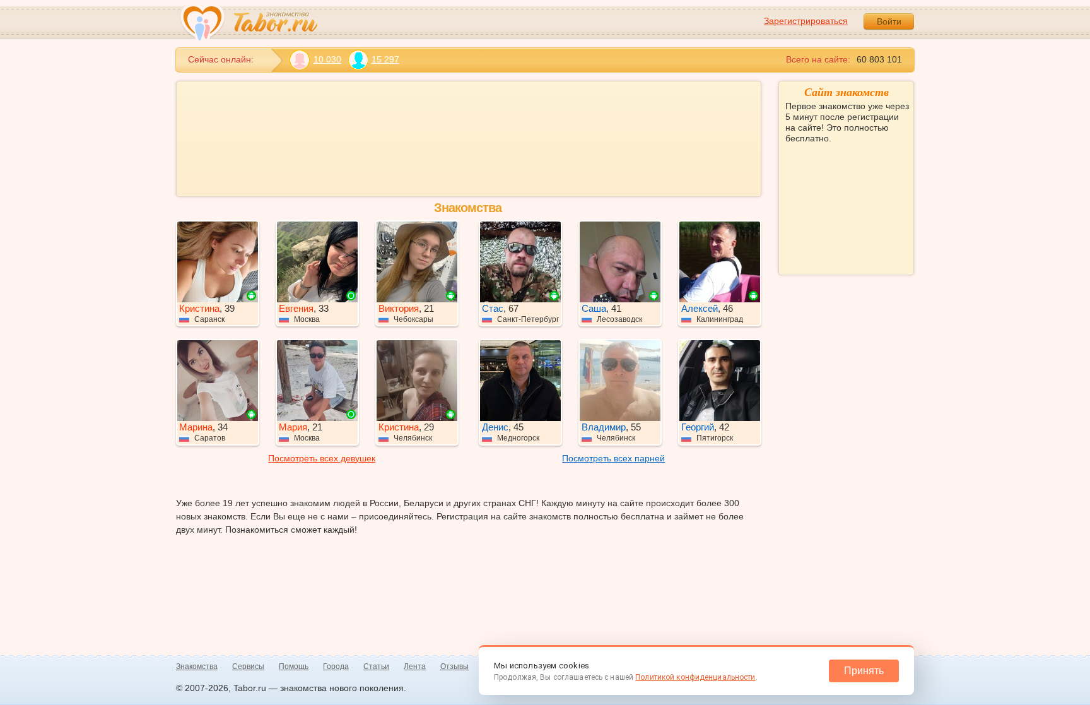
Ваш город (808, 184)
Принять (864, 670)
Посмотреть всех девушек (321, 458)
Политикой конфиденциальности (695, 677)
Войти (889, 21)
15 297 (385, 59)
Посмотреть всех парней (613, 458)
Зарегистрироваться (806, 21)
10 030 (327, 59)
